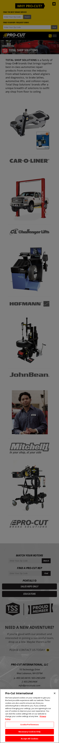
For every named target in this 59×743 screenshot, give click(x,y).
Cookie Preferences (29, 724)
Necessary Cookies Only (30, 731)
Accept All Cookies (29, 738)
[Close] (55, 693)
